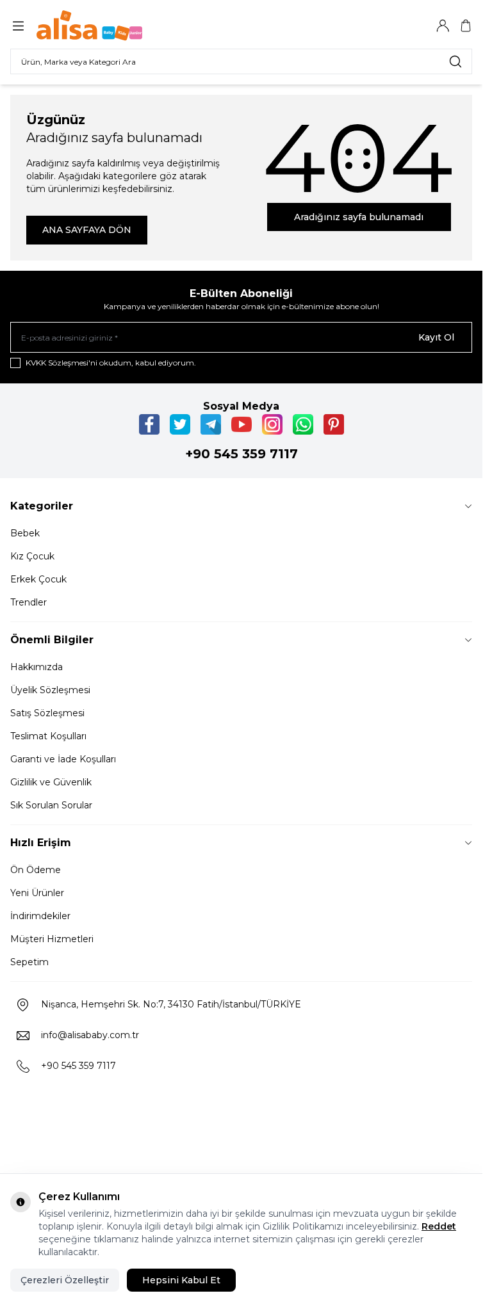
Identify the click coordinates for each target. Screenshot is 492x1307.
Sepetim (29, 962)
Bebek (25, 533)
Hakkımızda (36, 667)
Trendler (28, 602)
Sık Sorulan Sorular (51, 805)
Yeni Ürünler (37, 893)
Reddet (439, 1226)
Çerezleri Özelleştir (64, 1280)
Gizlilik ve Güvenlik (51, 782)
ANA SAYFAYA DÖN (86, 230)
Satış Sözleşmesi (47, 713)
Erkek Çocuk (38, 579)
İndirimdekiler (40, 916)
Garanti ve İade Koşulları (63, 759)
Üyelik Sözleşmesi (50, 690)
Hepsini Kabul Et (181, 1280)
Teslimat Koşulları (48, 736)
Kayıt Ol (436, 337)
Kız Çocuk (32, 556)
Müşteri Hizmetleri (52, 939)
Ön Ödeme (35, 870)
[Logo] (98, 25)
